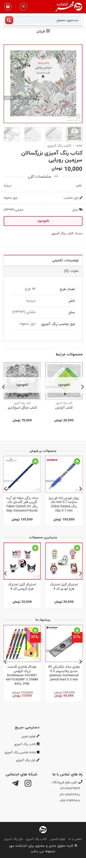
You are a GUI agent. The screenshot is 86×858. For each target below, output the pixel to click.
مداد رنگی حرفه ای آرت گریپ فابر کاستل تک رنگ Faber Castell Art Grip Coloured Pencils (22, 504)
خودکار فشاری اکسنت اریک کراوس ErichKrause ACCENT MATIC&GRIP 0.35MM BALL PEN (22, 675)
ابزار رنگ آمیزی (13, 839)
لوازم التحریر (57, 839)
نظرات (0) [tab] (71, 271)
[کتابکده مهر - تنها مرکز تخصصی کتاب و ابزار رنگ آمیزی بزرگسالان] (43, 829)
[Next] (7, 84)
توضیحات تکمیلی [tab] (65, 260)
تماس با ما (75, 839)
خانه (79, 146)
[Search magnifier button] (9, 20)
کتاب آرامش (64, 408)
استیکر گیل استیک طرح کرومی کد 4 (22, 586)
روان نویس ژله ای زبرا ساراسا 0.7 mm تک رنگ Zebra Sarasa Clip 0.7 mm (64, 504)
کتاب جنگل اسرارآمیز (22, 408)
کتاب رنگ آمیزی (59, 146)
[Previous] (74, 84)
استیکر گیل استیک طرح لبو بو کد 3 (64, 586)
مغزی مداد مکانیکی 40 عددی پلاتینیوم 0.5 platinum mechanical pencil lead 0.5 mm (64, 673)
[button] (23, 7)
